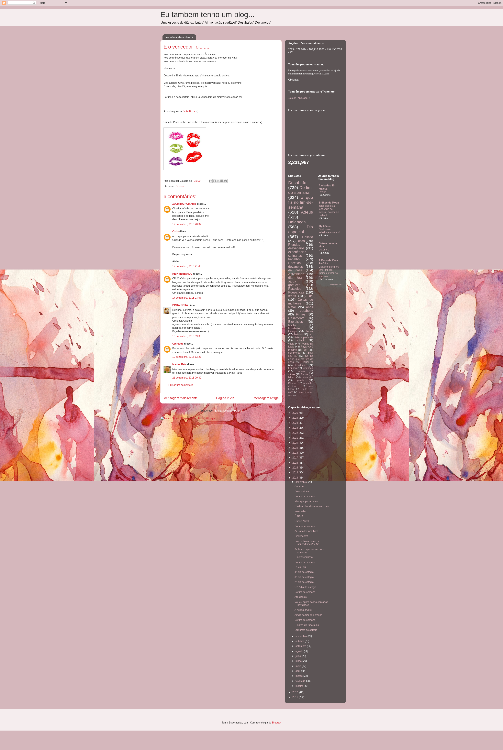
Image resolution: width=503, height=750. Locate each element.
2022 (295, 432)
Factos (304, 374)
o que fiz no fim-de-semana (300, 202)
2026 (295, 412)
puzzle (300, 380)
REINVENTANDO (182, 273)
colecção (308, 377)
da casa (295, 270)
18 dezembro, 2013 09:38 (186, 336)
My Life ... (325, 226)
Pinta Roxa (189, 111)
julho (299, 656)
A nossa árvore (303, 609)
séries (291, 374)
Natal (292, 307)
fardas (309, 331)
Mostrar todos (336, 284)
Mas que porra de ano (307, 501)
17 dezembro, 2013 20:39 (186, 224)
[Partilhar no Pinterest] (226, 181)
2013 (295, 477)
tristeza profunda (303, 337)
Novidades (294, 328)
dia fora (295, 277)
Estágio (292, 331)
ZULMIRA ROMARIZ (184, 203)
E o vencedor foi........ (307, 557)
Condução (300, 365)
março (299, 675)
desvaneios (296, 248)
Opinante (177, 343)
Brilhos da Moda (329, 202)
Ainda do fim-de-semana (308, 614)
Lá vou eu (300, 567)
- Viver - (323, 192)
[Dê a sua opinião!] (214, 181)
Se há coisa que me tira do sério (300, 358)
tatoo (291, 377)
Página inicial (225, 398)
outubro (300, 641)
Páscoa (292, 383)
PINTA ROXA (180, 305)
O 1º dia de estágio (305, 587)
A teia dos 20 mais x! (326, 187)
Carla (175, 231)
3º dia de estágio (304, 577)
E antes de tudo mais (307, 624)
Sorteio (180, 186)
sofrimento (294, 352)
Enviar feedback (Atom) (228, 410)
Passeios (294, 288)
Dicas (301, 241)
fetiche (292, 325)
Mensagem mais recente (180, 398)
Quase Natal (302, 521)
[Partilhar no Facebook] (222, 181)
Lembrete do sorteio (306, 629)
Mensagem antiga (266, 398)
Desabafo (297, 182)
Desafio (307, 237)
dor (305, 349)
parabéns (306, 310)
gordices (294, 285)
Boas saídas (302, 491)
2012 (295, 692)
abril (298, 670)
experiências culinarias (297, 253)
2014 (295, 472)
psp (311, 334)
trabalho (294, 259)
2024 (295, 422)
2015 (295, 467)
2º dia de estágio (304, 581)
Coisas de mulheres (300, 301)
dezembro (301, 481)
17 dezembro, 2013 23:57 (186, 297)
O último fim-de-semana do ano (312, 506)
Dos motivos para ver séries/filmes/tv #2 (307, 543)
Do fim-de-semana (300, 190)
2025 (295, 417)
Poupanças (296, 292)
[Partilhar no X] (218, 181)
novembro (301, 636)
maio (299, 666)
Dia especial (300, 229)
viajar (291, 343)
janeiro (300, 685)
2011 (295, 697)
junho (299, 660)
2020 (295, 442)
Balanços (297, 222)
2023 (295, 427)
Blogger (276, 722)
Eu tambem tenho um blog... (207, 14)
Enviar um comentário (180, 384)
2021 (295, 437)
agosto (300, 651)
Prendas (294, 244)
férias (292, 296)
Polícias (298, 334)
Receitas (294, 263)
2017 (295, 457)
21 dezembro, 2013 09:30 (186, 377)
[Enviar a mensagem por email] (211, 181)
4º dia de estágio (304, 571)
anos (309, 307)
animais (300, 340)
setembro (301, 646)
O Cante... (324, 249)
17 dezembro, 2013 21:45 (186, 266)
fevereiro (301, 680)
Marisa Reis (179, 364)
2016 (295, 462)
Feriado (292, 368)
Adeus (307, 212)
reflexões (308, 368)
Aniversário (296, 274)
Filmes (300, 314)
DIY (310, 296)
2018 (295, 452)
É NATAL (300, 516)
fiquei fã (308, 361)
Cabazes (300, 486)
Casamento (296, 318)
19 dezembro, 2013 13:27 (186, 356)
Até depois (301, 596)
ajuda (292, 281)
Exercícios (295, 321)
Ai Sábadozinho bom (306, 531)
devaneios (295, 266)
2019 (295, 447)
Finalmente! (301, 536)
